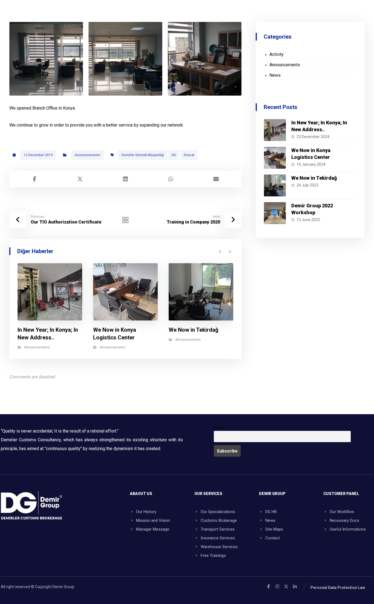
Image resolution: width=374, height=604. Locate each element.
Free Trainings (213, 555)
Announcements (87, 155)
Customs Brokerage (219, 520)
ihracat (189, 155)
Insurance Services (218, 538)
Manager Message (152, 529)
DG (174, 155)
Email (218, 427)
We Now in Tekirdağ (314, 178)
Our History (146, 511)
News (275, 75)
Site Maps (274, 529)
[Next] (230, 252)
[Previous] (220, 252)
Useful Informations (348, 529)
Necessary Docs (344, 520)
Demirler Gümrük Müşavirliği (143, 155)
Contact (272, 538)
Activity (276, 54)
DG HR (271, 511)
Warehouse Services (219, 546)
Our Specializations (218, 511)
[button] (34, 179)
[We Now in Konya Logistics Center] (275, 158)
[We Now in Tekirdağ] (275, 185)
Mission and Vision (153, 520)
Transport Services (218, 529)
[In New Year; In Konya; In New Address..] (275, 130)
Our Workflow (342, 511)
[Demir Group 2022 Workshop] (275, 213)
